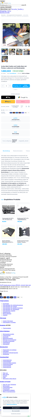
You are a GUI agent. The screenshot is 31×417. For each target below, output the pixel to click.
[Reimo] (4, 45)
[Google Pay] (23, 97)
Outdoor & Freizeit (5, 381)
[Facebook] (26, 106)
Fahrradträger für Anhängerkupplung (13, 305)
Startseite (3, 15)
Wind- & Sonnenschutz (9, 391)
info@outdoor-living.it (7, 285)
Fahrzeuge (3, 318)
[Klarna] (23, 101)
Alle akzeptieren (16, 407)
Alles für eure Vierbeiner (9, 384)
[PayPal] (8, 101)
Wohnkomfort (4, 347)
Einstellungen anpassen (16, 413)
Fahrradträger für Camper (10, 306)
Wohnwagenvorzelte (8, 334)
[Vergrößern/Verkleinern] (0, 411)
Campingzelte (6, 335)
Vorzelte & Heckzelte (8, 341)
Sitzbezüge (6, 354)
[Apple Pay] (8, 97)
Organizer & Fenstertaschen (10, 352)
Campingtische (7, 367)
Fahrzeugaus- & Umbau (9, 322)
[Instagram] (29, 106)
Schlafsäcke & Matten (9, 390)
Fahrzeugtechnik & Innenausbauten (14, 15)
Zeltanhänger (6, 342)
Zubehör (5, 315)
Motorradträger (7, 313)
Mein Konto (6, 374)
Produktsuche (3, 5)
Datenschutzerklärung (12, 404)
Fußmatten (6, 351)
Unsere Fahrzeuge (8, 321)
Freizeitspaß (6, 388)
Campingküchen (7, 360)
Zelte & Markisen (5, 331)
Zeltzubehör (6, 344)
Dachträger (6, 303)
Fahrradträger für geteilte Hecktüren (13, 308)
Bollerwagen (6, 386)
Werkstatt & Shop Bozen (9, 378)
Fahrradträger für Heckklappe (11, 309)
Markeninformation (18, 150)
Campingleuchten (7, 387)
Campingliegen (7, 361)
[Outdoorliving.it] (15, 3)
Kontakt (5, 375)
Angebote (3, 325)
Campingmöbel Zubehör (9, 363)
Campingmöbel (4, 357)
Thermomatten (7, 328)
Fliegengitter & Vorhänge (9, 350)
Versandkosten (12, 73)
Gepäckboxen (6, 312)
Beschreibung (6, 150)
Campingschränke (8, 364)
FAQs (4, 377)
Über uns (5, 373)
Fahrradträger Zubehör (9, 310)
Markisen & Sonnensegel (9, 339)
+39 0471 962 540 (23, 285)
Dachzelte (5, 337)
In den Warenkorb (20, 86)
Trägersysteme (4, 300)
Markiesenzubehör (8, 338)
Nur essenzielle (16, 411)
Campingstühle (7, 365)
